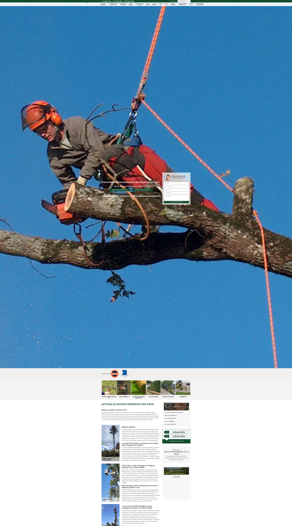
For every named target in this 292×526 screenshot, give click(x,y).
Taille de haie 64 (148, 4)
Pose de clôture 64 (154, 4)
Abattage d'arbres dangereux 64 (182, 4)
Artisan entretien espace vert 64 (200, 4)
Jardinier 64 (160, 4)
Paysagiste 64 (191, 4)
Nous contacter (142, 190)
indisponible (107, 1)
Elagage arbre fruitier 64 (123, 4)
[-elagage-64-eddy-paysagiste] (91, 4)
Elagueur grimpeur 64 (103, 4)
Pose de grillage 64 (173, 4)
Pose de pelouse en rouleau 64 (139, 4)
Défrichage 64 (166, 4)
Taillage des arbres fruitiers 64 (112, 4)
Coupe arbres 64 (131, 4)
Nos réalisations (119, 190)
